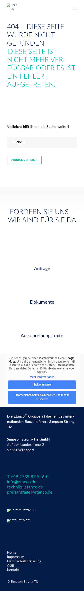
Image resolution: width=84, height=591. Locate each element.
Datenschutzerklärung (24, 561)
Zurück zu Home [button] (24, 160)
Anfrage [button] (42, 268)
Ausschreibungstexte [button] (42, 336)
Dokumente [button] (42, 302)
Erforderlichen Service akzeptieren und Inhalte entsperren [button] (42, 397)
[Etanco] (12, 7)
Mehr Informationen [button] (42, 377)
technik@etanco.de (25, 487)
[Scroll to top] (76, 583)
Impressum (15, 557)
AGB (10, 565)
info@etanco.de (21, 482)
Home (12, 552)
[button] (75, 8)
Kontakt (13, 570)
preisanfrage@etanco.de (30, 492)
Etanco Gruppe (27, 416)
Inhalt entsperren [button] (42, 384)
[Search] (42, 142)
